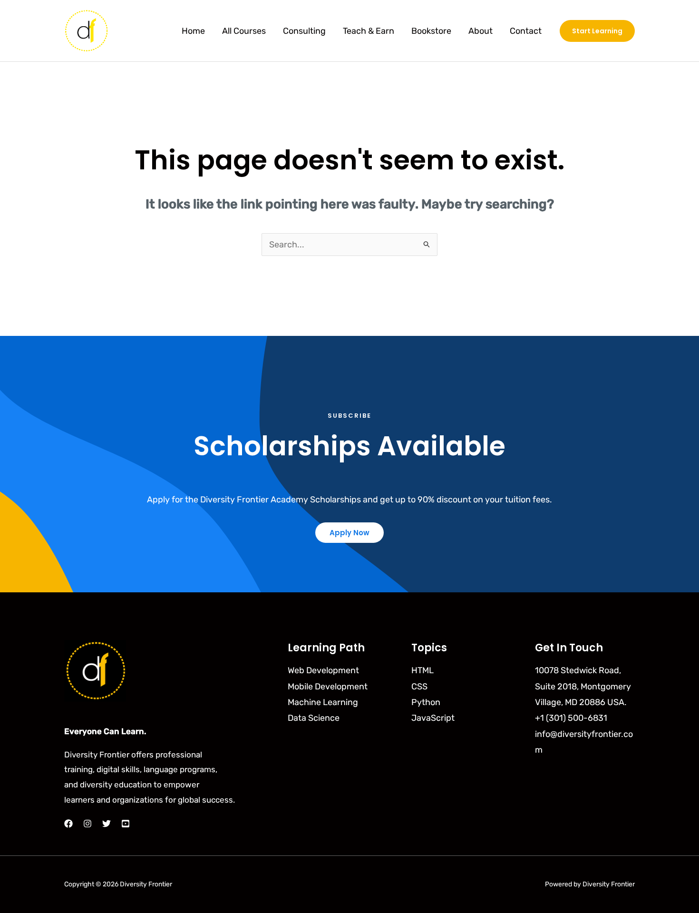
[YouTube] (125, 823)
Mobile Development (328, 686)
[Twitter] (106, 823)
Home (193, 31)
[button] (597, 31)
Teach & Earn (368, 31)
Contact (526, 31)
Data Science (314, 718)
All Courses (244, 31)
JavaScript (433, 718)
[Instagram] (87, 823)
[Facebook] (68, 823)
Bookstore (431, 31)
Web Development (323, 670)
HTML (422, 670)
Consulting (304, 31)
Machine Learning (323, 702)
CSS (419, 686)
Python (425, 702)
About (480, 31)
